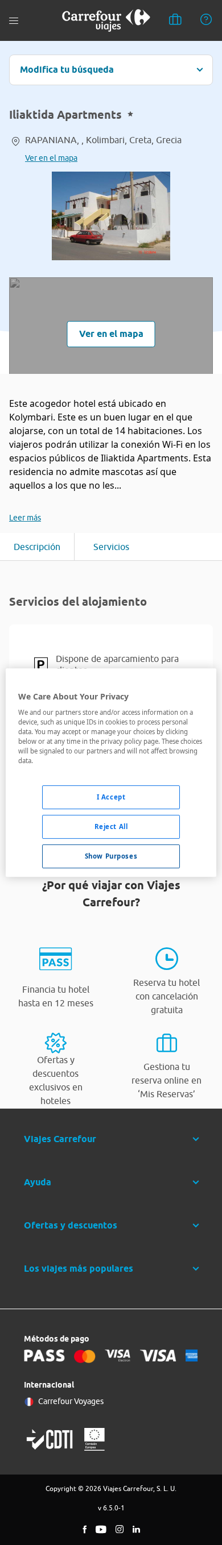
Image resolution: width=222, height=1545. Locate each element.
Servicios (111, 546)
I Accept (111, 797)
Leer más (25, 517)
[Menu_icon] (13, 21)
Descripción (37, 546)
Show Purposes (111, 856)
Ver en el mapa (51, 158)
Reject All (111, 827)
